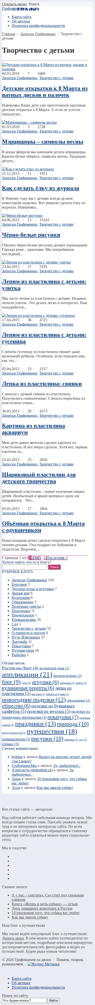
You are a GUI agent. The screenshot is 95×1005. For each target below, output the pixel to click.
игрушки (45, 682)
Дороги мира (13, 938)
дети (26, 683)
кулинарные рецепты (28, 688)
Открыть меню (14, 4)
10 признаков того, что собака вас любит (46, 913)
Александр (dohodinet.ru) (32, 770)
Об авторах (21, 983)
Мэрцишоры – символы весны (42, 141)
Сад (15, 624)
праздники (35, 723)
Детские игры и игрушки (33, 589)
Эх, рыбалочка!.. (66, 765)
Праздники (21, 611)
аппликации (27, 674)
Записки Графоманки (19, 78)
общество (16, 705)
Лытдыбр (19, 642)
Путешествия (23, 650)
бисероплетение (67, 676)
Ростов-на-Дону (20, 667)
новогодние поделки (34, 699)
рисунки (47, 738)
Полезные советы (26, 606)
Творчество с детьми (56, 78)
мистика (38, 694)
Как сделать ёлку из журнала (40, 188)
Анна (16, 779)
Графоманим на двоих (20, 8)
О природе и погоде (28, 633)
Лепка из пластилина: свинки (42, 383)
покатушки (63, 717)
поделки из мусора (48, 711)
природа (73, 724)
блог (11, 682)
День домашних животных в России (42, 908)
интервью (67, 683)
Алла (16, 787)
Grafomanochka (24, 765)
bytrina (17, 757)
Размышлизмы (24, 620)
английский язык (54, 668)
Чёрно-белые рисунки (31, 235)
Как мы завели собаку (55, 787)
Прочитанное (23, 615)
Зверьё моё (21, 593)
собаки (10, 744)
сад (83, 739)
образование (78, 700)
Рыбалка (19, 655)
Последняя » (57, 558)
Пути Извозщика (26, 637)
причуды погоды (14, 732)
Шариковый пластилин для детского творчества (39, 477)
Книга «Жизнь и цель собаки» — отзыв (45, 904)
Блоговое (19, 584)
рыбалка (71, 739)
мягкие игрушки (57, 694)
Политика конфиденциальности (38, 987)
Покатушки (21, 646)
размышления (16, 739)
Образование (22, 602)
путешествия (52, 731)
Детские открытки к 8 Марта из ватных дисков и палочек (45, 91)
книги (81, 683)
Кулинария (21, 598)
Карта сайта (21, 978)
